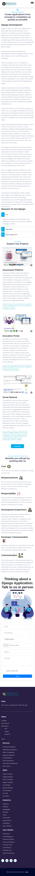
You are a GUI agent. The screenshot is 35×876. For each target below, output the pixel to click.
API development (7, 758)
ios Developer (6, 785)
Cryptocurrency (7, 820)
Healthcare (6, 804)
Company (4, 720)
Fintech (5, 815)
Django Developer (8, 777)
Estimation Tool (7, 850)
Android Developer (8, 788)
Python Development (8, 752)
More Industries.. (7, 826)
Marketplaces (6, 823)
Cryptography (6, 809)
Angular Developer (8, 782)
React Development (8, 760)
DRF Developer (7, 790)
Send (17, 676)
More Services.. (7, 766)
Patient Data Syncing (8, 853)
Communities (6, 817)
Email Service (6, 834)
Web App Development (9, 747)
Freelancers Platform (8, 839)
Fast (7, 214)
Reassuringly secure (11, 234)
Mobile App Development (10, 749)
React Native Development (10, 763)
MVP (6, 728)
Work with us (4, 726)
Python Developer (8, 774)
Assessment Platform (9, 842)
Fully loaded (9, 229)
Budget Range (9, 639)
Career (3, 739)
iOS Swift (5, 793)
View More (17, 446)
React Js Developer (8, 779)
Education (5, 812)
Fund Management (8, 836)
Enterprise (7, 734)
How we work (5, 723)
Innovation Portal (7, 845)
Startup (7, 731)
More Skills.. (6, 796)
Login (26, 872)
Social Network (7, 847)
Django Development (9, 755)
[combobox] (6, 645)
